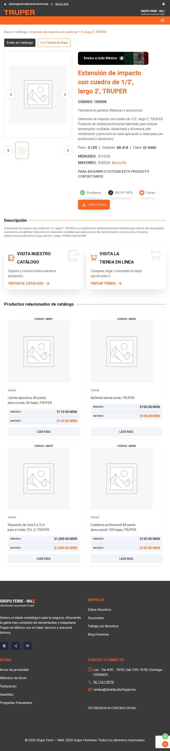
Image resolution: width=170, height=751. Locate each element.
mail (165, 744)
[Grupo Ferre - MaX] (19, 12)
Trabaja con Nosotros (103, 626)
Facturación (8, 686)
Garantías (6, 694)
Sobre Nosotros (99, 610)
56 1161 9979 (103, 682)
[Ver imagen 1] (22, 150)
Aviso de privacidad (14, 670)
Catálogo (21, 32)
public (4, 646)
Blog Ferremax (98, 634)
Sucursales (96, 618)
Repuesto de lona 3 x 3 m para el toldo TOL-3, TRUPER (28, 527)
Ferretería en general (93, 110)
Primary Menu (85, 20)
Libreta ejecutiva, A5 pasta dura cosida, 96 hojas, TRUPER (30, 400)
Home (8, 32)
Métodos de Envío (13, 678)
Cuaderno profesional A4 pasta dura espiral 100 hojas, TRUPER (113, 527)
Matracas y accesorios (125, 110)
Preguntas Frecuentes (16, 703)
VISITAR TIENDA (103, 283)
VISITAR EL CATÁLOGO (26, 283)
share (15, 646)
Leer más (44, 431)
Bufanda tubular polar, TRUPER (113, 398)
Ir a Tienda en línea (54, 43)
